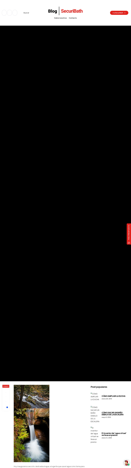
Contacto (73, 18)
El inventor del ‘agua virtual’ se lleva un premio (114, 434)
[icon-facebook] (4, 13)
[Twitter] (5, 394)
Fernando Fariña (14, 208)
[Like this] (5, 408)
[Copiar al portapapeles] (5, 404)
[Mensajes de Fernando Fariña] (4, 208)
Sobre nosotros (60, 18)
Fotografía (5, 195)
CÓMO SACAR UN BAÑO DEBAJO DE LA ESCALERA (113, 413)
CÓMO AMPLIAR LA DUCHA (113, 396)
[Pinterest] (5, 399)
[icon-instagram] (14, 13)
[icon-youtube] (9, 13)
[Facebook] (5, 390)
